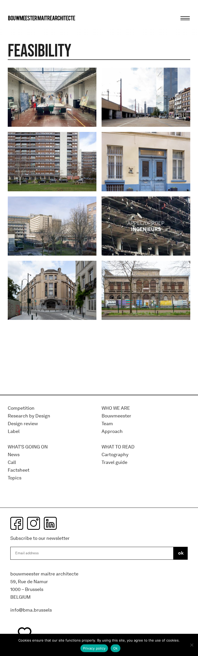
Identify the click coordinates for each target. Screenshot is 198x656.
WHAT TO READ (118, 447)
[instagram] (33, 523)
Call (12, 462)
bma (20, 27)
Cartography (115, 454)
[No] (191, 644)
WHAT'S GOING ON (28, 447)
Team (107, 423)
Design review (23, 423)
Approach (112, 431)
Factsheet (18, 470)
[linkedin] (50, 523)
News (14, 454)
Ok (115, 648)
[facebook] (16, 523)
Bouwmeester (116, 416)
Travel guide (114, 462)
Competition (21, 408)
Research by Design (29, 416)
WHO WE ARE (116, 408)
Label (14, 431)
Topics (14, 478)
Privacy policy (94, 648)
